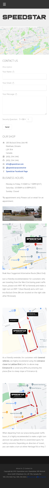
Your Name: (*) (8, 72)
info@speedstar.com (15, 164)
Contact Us (28, 468)
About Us (19, 468)
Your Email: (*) (8, 83)
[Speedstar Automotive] (24, 21)
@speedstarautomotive (16, 167)
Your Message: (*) (9, 94)
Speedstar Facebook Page (17, 171)
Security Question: (10, 119)
